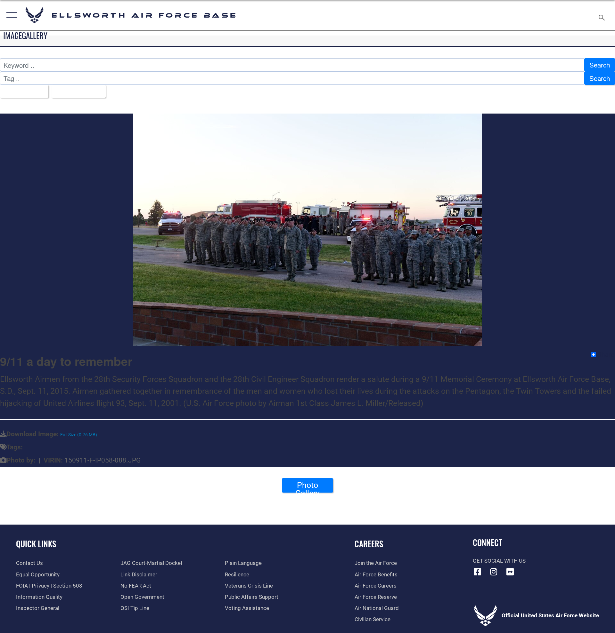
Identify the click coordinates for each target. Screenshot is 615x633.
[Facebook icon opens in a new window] (477, 571)
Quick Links (36, 544)
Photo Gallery (307, 486)
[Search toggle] (602, 15)
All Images (21, 91)
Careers (369, 544)
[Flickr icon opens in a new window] (510, 571)
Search (599, 64)
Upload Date (76, 91)
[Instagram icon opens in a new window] (493, 571)
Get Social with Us (499, 561)
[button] (10, 15)
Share (605, 354)
